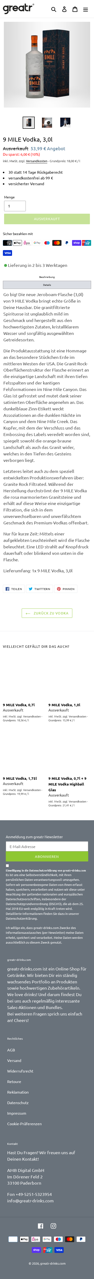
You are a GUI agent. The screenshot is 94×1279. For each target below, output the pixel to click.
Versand (14, 1060)
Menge (9, 197)
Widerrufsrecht (20, 1070)
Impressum (16, 1113)
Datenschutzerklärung (21, 918)
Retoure (14, 1081)
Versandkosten (36, 161)
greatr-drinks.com (53, 1263)
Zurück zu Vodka (50, 613)
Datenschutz (18, 1102)
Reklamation (18, 1092)
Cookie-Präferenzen (24, 1123)
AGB (11, 1049)
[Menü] (85, 8)
